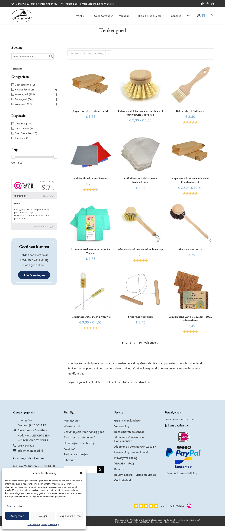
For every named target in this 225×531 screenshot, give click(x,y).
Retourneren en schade (129, 431)
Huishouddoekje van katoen (90, 178)
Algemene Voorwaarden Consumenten (129, 439)
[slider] (13, 157)
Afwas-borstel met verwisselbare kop (140, 249)
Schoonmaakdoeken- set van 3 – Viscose (90, 251)
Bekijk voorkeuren (70, 516)
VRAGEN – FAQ (124, 463)
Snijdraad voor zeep (140, 317)
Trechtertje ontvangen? (79, 437)
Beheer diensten (14, 506)
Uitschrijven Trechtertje (79, 443)
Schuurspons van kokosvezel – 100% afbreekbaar (190, 318)
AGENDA (69, 448)
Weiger (43, 516)
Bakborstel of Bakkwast (190, 111)
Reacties (120, 469)
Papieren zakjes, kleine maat (90, 111)
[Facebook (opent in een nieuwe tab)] (202, 3)
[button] (81, 473)
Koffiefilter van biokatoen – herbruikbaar (140, 180)
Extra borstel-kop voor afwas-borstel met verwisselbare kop (140, 113)
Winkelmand (72, 426)
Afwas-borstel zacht (190, 249)
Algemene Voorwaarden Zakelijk (135, 446)
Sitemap (69, 459)
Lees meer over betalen (180, 419)
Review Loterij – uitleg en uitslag (135, 474)
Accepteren (17, 516)
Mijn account (72, 420)
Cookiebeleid (34, 524)
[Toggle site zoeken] (212, 15)
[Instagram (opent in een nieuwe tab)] (212, 3)
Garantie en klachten (127, 420)
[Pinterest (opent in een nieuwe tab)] (207, 3)
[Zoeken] (100, 469)
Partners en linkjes (76, 454)
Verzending (121, 426)
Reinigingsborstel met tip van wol (91, 317)
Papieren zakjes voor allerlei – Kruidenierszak (190, 180)
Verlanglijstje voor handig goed (84, 431)
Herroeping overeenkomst (131, 452)
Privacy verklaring (50, 524)
